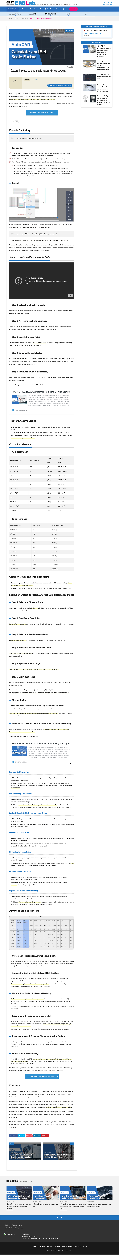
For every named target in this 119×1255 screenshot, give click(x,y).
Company (42, 1246)
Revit (68, 14)
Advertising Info (67, 1246)
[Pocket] (29, 1135)
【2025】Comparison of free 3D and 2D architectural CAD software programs (103, 65)
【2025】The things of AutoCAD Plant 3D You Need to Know (99, 1205)
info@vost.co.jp (31, 1236)
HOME (10, 18)
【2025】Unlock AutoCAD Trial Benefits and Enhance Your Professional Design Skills (73, 1206)
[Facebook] (13, 1135)
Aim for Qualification (46, 9)
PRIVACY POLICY (81, 1246)
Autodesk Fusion (15, 14)
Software (23, 9)
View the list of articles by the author (60, 85)
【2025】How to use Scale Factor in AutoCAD (40, 18)
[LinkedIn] (37, 1135)
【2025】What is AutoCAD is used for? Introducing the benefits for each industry (19, 1206)
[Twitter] (21, 1135)
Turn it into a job (60, 9)
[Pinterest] (45, 1135)
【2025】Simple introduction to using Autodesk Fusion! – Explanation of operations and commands (104, 51)
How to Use (33, 9)
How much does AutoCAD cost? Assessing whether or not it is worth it (103, 88)
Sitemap (57, 1246)
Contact (50, 1246)
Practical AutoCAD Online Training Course (42, 1076)
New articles (73, 9)
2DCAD (17, 18)
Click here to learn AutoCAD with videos (41, 112)
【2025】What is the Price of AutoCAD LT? (45, 1205)
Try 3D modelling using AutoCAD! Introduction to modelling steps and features (103, 100)
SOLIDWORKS (50, 14)
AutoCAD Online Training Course (96, 30)
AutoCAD (33, 14)
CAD (86, 14)
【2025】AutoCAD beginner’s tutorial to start (104, 77)
